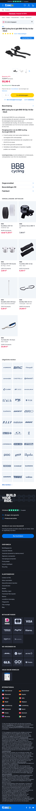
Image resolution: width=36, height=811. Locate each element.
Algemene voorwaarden (8, 556)
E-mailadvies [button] (30, 99)
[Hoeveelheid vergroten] (8, 95)
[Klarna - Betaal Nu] (29, 630)
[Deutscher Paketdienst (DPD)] (18, 653)
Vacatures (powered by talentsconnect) (13, 553)
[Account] (29, 5)
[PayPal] (18, 630)
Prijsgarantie (5, 602)
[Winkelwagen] (33, 5)
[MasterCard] (18, 621)
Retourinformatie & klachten (9, 583)
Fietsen (8, 17)
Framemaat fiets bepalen (9, 594)
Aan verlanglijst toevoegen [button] (14, 99)
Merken (4, 596)
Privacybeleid (5, 561)
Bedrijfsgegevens (7, 548)
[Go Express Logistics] (18, 662)
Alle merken (6, 485)
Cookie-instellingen (7, 564)
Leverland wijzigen (23, 737)
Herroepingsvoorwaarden (9, 558)
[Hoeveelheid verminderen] (3, 95)
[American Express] (7, 630)
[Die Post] (29, 653)
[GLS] (7, 662)
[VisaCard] (29, 621)
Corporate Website (7, 550)
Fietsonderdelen (15, 17)
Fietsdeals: (12, 13)
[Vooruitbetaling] (18, 639)
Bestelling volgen (6, 591)
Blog (3, 607)
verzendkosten (10, 724)
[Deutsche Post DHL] (7, 653)
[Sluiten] (32, 21)
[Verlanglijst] (25, 5)
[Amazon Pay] (7, 639)
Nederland (4, 90)
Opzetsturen (28, 17)
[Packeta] (29, 662)
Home (3, 17)
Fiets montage (6, 604)
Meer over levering (21, 761)
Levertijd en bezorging (8, 599)
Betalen (4, 588)
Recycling (4, 567)
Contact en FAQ (6, 577)
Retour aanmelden (7, 580)
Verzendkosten (6, 585)
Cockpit (22, 17)
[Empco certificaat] (7, 676)
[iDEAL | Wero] (7, 621)
